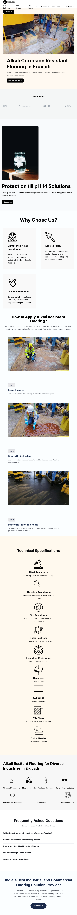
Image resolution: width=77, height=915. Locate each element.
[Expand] (73, 833)
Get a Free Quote (15, 81)
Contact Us (9, 11)
